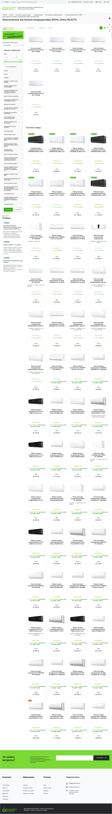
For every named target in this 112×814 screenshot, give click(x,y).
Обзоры (46, 793)
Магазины (5, 796)
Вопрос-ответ (48, 788)
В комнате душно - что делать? (12, 244)
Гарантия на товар (28, 793)
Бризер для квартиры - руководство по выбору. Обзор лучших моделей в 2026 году (12, 227)
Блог (45, 785)
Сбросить (18, 209)
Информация (28, 777)
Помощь (25, 785)
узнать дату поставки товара (58, 382)
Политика (5, 799)
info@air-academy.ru (74, 787)
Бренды (46, 790)
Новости (4, 788)
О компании (5, 785)
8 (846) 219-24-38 (76, 2)
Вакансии (5, 793)
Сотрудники (5, 790)
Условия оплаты (27, 788)
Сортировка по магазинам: (10, 42)
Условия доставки (28, 790)
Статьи (6, 222)
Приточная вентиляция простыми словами (13, 261)
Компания (6, 777)
